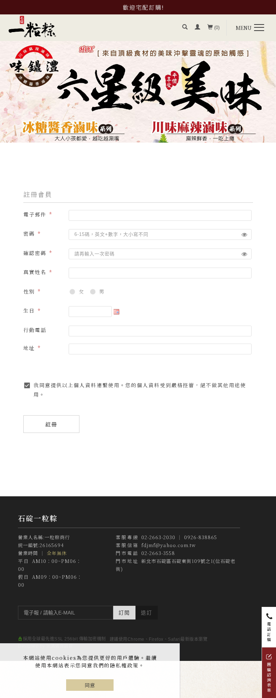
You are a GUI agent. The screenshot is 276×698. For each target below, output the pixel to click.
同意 (89, 685)
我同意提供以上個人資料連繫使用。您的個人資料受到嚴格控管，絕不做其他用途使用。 (139, 389)
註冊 (51, 424)
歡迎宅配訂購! (143, 7)
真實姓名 (34, 272)
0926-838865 (200, 537)
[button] (185, 27)
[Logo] (32, 26)
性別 (29, 291)
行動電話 (34, 330)
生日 (29, 310)
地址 (29, 348)
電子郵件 (34, 214)
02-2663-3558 (158, 553)
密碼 (29, 233)
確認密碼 (34, 252)
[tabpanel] (138, 92)
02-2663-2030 (158, 537)
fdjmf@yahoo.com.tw (168, 545)
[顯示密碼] (244, 234)
